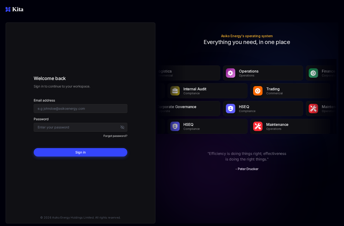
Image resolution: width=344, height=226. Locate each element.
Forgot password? (115, 136)
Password (41, 119)
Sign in (80, 152)
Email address (44, 100)
